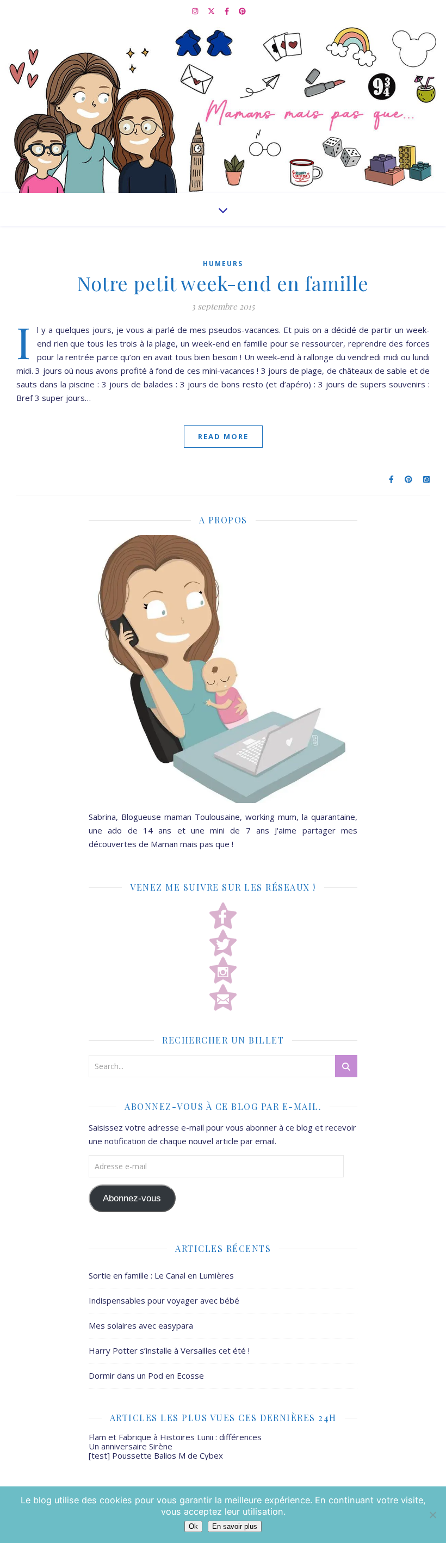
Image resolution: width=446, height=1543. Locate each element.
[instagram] (196, 11)
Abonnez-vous (132, 1198)
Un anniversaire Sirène (130, 1446)
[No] (432, 1514)
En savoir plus (234, 1526)
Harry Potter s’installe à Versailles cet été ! (169, 1350)
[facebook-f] (228, 11)
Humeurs (223, 263)
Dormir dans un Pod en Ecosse (146, 1375)
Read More (223, 436)
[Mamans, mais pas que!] (223, 107)
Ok (193, 1526)
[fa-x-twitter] (212, 11)
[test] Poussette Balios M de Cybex (156, 1455)
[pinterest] (242, 11)
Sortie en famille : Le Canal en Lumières (161, 1275)
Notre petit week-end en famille (223, 283)
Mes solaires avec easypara (141, 1325)
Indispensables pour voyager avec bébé (164, 1300)
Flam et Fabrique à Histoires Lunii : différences (175, 1436)
